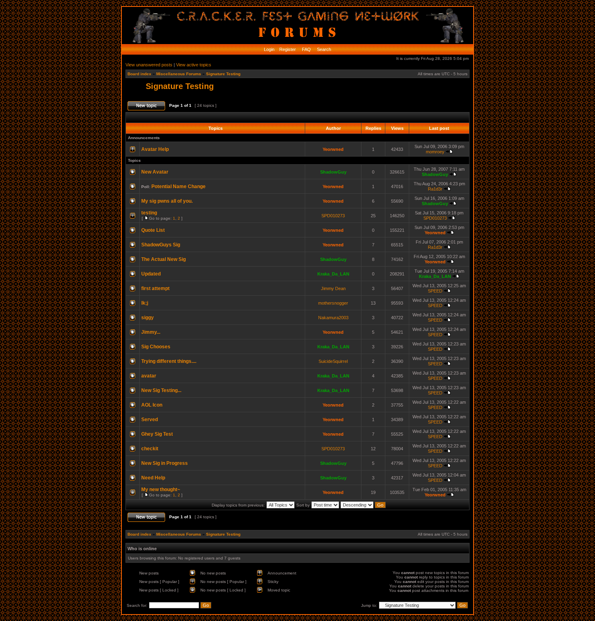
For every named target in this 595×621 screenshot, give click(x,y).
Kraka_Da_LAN (333, 273)
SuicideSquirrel (333, 361)
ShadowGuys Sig (160, 245)
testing (149, 213)
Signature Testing (223, 74)
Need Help (153, 478)
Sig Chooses (155, 347)
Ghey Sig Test (157, 434)
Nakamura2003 (333, 317)
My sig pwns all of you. (167, 201)
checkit (149, 448)
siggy (147, 317)
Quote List (153, 230)
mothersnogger (333, 303)
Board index (139, 74)
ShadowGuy (333, 172)
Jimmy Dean (333, 288)
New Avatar (154, 172)
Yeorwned (333, 149)
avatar (148, 376)
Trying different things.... (168, 361)
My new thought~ (160, 489)
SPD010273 (333, 215)
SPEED (435, 290)
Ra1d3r (435, 189)
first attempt (155, 288)
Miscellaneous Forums (178, 74)
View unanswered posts (148, 64)
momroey (435, 151)
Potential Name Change (178, 186)
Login (269, 49)
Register (287, 49)
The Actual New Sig (163, 259)
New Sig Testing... (161, 390)
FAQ (306, 49)
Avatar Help (155, 149)
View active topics (193, 64)
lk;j (144, 303)
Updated (151, 274)
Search (323, 49)
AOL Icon (151, 405)
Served (149, 419)
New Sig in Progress (164, 463)
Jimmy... (150, 332)
